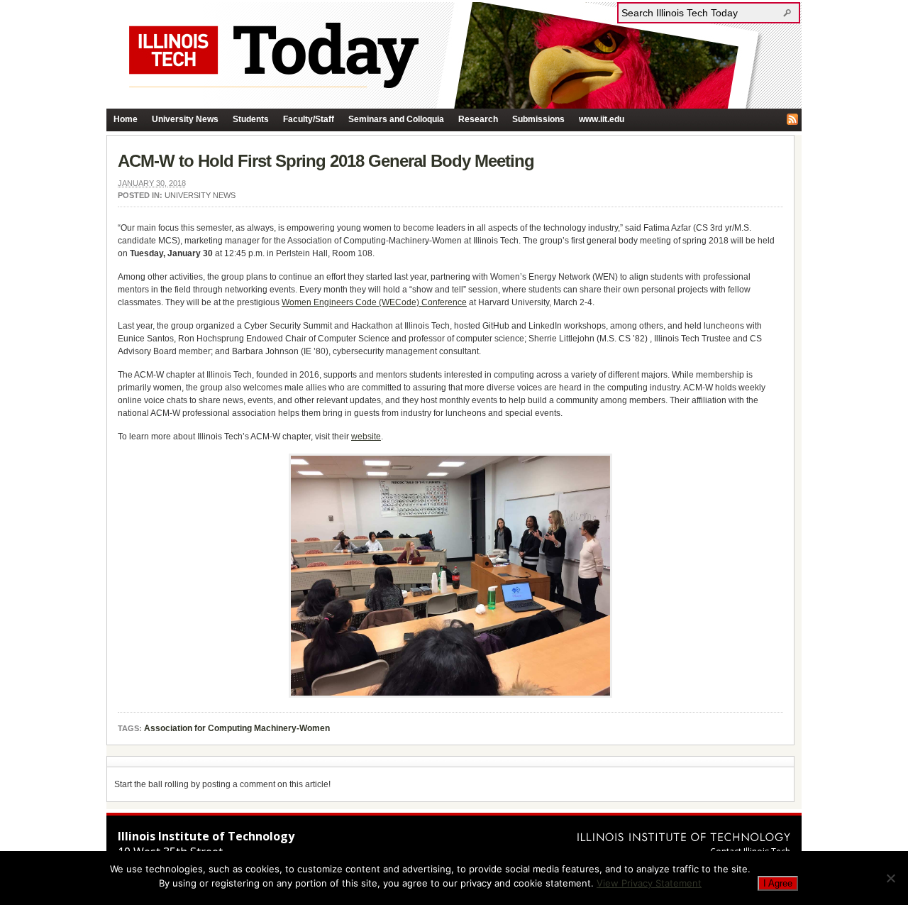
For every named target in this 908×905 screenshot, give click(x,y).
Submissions (538, 119)
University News (185, 119)
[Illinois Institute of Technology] (683, 836)
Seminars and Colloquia (396, 119)
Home (126, 119)
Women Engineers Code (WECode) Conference (374, 302)
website (366, 436)
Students (251, 119)
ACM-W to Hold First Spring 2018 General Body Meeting (326, 160)
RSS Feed (792, 119)
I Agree (777, 883)
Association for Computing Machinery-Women (237, 728)
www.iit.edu (601, 119)
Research (478, 119)
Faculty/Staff (308, 119)
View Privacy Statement (649, 883)
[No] (890, 878)
